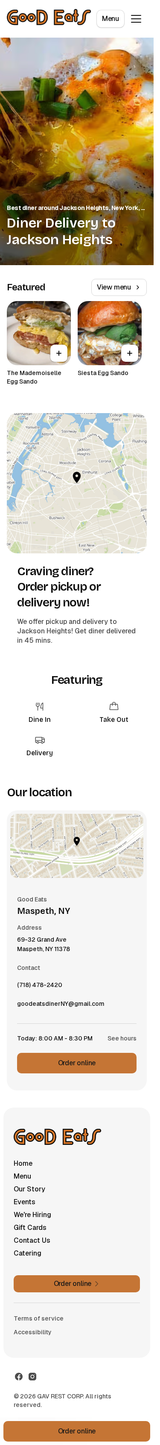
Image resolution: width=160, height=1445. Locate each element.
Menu (110, 18)
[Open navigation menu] (136, 18)
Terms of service (39, 1318)
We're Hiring (32, 1214)
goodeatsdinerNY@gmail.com (61, 1006)
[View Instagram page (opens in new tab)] (32, 1376)
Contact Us (32, 1240)
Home (23, 1163)
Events (24, 1201)
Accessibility (33, 1332)
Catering (27, 1253)
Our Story (29, 1189)
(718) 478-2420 (39, 987)
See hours (122, 1038)
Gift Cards (30, 1227)
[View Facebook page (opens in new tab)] (19, 1376)
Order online (77, 1062)
